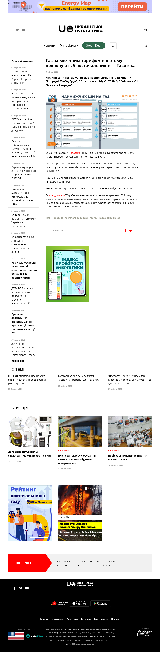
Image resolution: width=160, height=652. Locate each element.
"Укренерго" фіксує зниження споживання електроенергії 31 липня (22, 244)
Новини (49, 45)
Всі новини (17, 360)
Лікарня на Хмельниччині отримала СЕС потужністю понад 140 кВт (22, 196)
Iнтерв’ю (86, 619)
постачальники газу (76, 217)
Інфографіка (101, 619)
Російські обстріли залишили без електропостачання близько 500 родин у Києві (24, 270)
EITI (97, 561)
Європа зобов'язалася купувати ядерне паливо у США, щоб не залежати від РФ (23, 149)
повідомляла (57, 195)
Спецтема (72, 619)
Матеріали (68, 45)
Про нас (115, 619)
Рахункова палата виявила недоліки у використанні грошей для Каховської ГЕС (23, 101)
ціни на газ (113, 217)
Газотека (58, 217)
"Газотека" (74, 153)
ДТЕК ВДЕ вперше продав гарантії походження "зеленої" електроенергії (22, 296)
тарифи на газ (98, 217)
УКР (145, 30)
